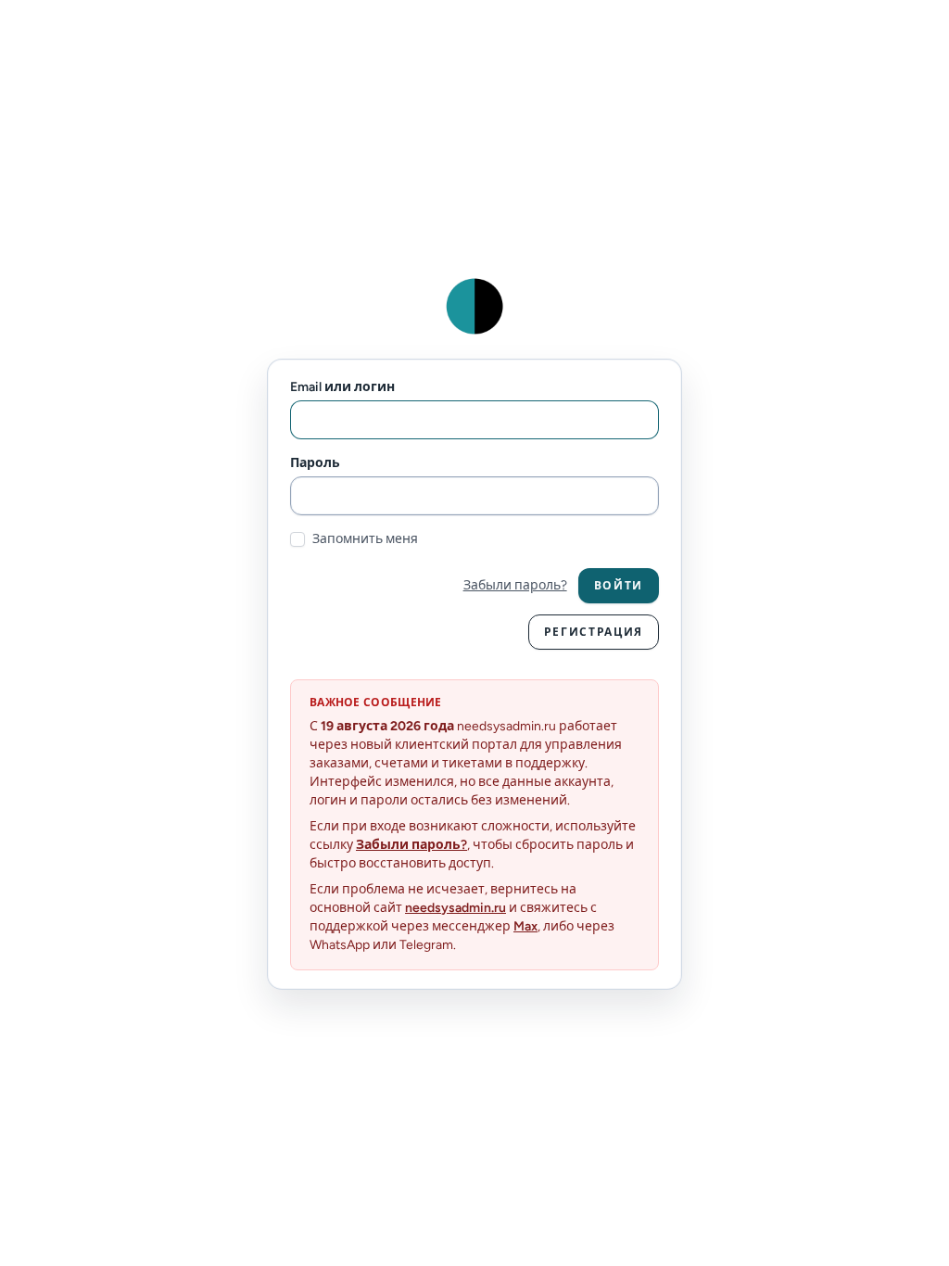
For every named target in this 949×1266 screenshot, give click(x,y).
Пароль (315, 463)
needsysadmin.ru (455, 908)
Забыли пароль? (515, 585)
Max (525, 926)
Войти (618, 585)
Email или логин (342, 387)
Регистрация (593, 632)
